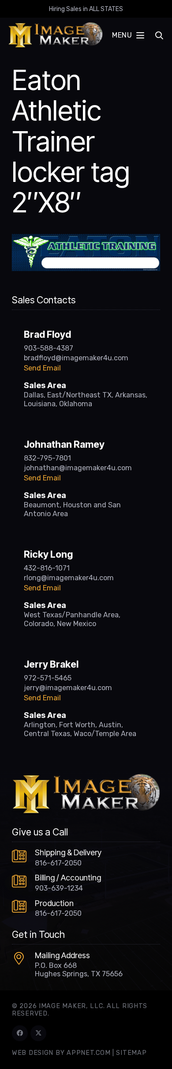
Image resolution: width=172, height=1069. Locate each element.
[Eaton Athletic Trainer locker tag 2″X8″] (86, 239)
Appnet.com (88, 1053)
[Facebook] (20, 1033)
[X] (38, 1033)
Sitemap (131, 1053)
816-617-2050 (58, 863)
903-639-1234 (59, 888)
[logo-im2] (55, 35)
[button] (127, 35)
